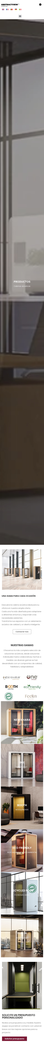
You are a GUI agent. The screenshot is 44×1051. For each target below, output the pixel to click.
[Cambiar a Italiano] (20, 9)
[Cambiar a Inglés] (3, 9)
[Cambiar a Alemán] (16, 9)
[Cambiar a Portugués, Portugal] (11, 9)
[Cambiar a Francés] (7, 9)
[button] (20, 16)
